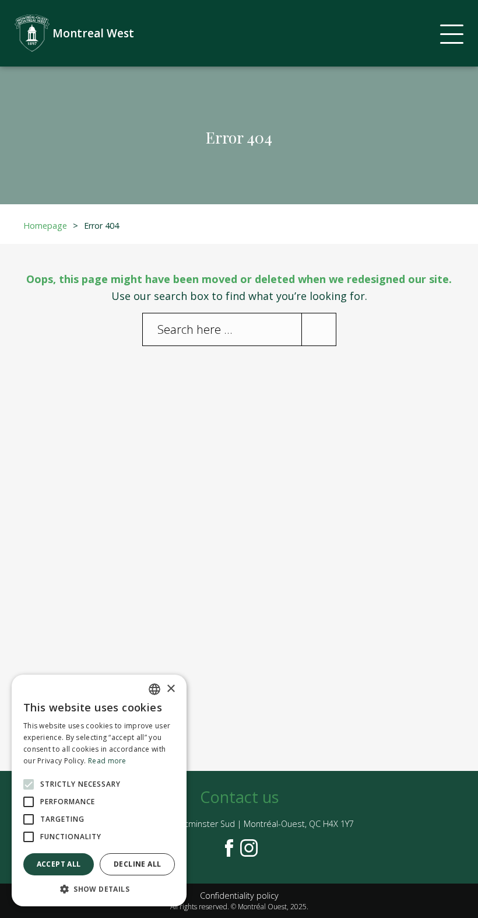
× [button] (170, 689)
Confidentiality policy (239, 895)
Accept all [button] (59, 864)
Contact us (239, 797)
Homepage (45, 225)
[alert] (99, 790)
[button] (99, 889)
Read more (107, 761)
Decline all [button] (137, 864)
